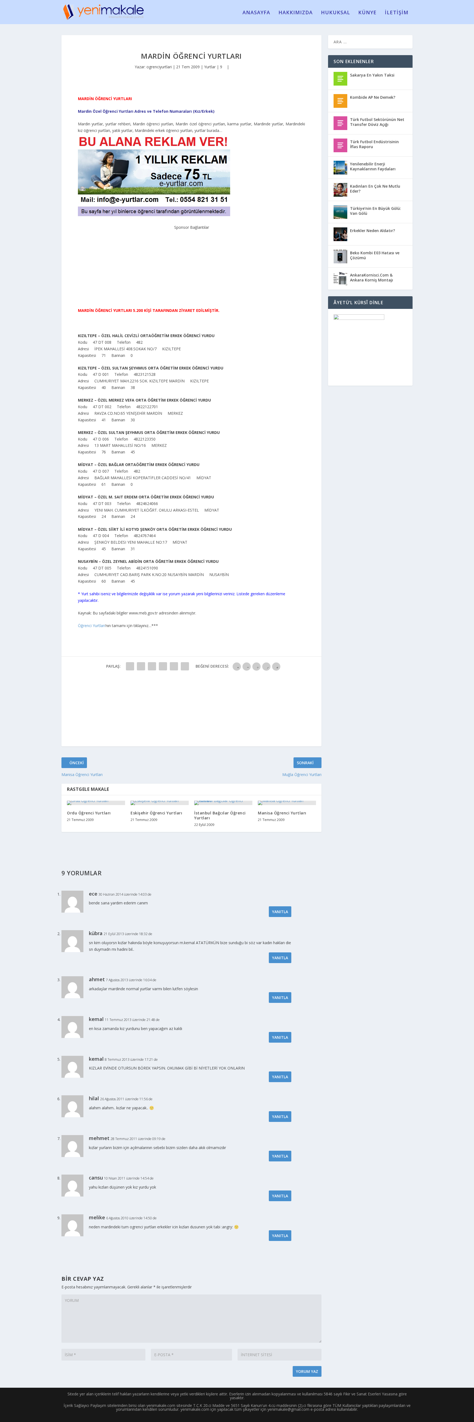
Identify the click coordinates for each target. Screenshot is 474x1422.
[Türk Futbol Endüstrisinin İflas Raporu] (340, 145)
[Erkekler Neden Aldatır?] (340, 234)
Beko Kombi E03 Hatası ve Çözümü (374, 255)
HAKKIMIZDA (295, 13)
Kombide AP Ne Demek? (372, 97)
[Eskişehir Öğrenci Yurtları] (160, 803)
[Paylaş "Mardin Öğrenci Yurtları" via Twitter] (141, 666)
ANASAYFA (256, 13)
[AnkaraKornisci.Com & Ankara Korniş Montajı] (340, 279)
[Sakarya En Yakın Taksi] (340, 79)
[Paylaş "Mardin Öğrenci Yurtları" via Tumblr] (162, 666)
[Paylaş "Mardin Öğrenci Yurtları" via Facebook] (130, 666)
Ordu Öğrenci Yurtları (89, 813)
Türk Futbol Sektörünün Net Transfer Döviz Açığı (377, 122)
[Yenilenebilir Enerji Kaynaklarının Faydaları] (340, 167)
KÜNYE (367, 13)
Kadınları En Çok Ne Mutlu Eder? (375, 189)
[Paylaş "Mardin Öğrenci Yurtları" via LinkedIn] (184, 666)
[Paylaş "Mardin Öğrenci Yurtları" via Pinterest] (173, 666)
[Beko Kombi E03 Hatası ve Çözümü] (340, 256)
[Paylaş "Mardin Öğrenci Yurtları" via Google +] (151, 666)
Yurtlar (210, 66)
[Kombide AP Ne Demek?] (340, 101)
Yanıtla (280, 911)
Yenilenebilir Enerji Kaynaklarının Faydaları (373, 166)
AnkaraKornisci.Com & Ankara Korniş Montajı (371, 277)
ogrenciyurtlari (159, 66)
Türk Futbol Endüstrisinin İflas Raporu (374, 144)
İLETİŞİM (396, 13)
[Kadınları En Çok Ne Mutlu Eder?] (340, 190)
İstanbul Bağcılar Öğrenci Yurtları (220, 815)
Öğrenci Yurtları (91, 625)
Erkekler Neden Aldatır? (372, 230)
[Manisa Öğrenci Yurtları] (287, 803)
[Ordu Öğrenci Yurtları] (96, 803)
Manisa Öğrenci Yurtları (282, 813)
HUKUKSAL (335, 13)
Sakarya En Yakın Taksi (372, 75)
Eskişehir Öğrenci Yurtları (156, 813)
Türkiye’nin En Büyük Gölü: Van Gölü (375, 211)
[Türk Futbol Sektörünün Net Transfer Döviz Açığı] (340, 123)
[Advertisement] (191, 265)
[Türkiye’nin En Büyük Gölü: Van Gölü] (340, 212)
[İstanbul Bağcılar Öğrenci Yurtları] (223, 803)
